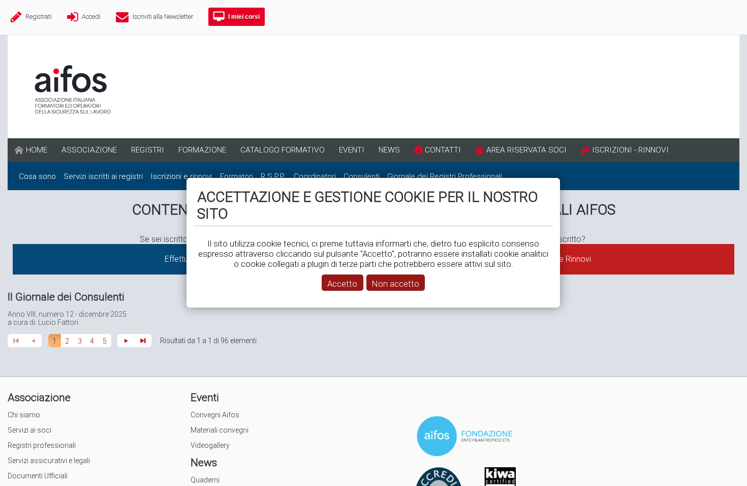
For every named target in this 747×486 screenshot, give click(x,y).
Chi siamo (24, 415)
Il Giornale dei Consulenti (66, 297)
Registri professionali (42, 445)
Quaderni (205, 480)
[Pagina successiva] (126, 340)
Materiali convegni (219, 430)
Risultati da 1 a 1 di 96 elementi (208, 341)
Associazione (39, 397)
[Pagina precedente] (33, 340)
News (204, 463)
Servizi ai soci (29, 430)
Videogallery (210, 445)
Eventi (205, 397)
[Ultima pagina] (143, 340)
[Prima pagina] (16, 340)
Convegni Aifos (215, 415)
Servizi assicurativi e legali (49, 461)
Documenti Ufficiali (38, 476)
